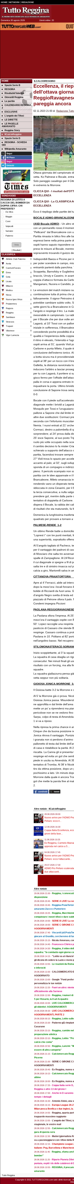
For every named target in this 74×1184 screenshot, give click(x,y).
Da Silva (9, 212)
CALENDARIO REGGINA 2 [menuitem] (16, 106)
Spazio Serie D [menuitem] (12, 138)
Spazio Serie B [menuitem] (12, 85)
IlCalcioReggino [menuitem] (13, 134)
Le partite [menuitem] (10, 101)
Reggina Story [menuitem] (12, 130)
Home (5, 81)
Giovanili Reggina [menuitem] (14, 97)
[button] (16, 244)
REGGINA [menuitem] (10, 89)
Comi (8, 221)
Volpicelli (9, 226)
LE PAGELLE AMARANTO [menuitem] (10, 125)
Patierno (9, 236)
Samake (9, 231)
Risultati (16, 250)
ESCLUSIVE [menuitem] (11, 111)
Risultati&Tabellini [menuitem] (14, 93)
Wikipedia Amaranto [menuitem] (15, 149)
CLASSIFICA (8, 254)
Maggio (9, 216)
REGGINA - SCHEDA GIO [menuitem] (14, 143)
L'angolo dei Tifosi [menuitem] (14, 115)
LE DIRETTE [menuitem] (11, 119)
